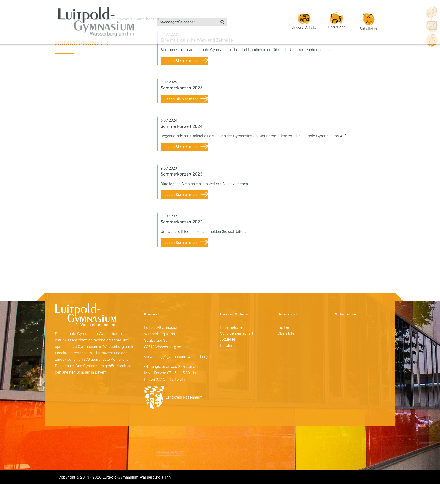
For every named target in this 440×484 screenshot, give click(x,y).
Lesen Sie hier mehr (181, 60)
